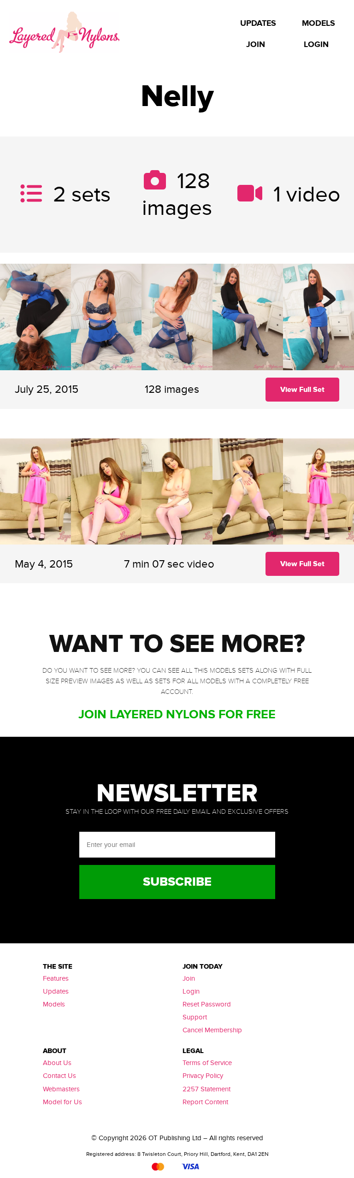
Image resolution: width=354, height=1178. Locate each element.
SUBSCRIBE (177, 882)
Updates (56, 991)
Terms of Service (207, 1063)
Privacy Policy (203, 1075)
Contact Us (59, 1075)
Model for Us (62, 1102)
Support (195, 1017)
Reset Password (207, 1004)
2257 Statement (206, 1089)
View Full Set (302, 389)
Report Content (205, 1102)
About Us (57, 1063)
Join (189, 978)
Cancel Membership (212, 1030)
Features (56, 978)
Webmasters (61, 1089)
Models (54, 1004)
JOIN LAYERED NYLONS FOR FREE (177, 714)
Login (191, 991)
